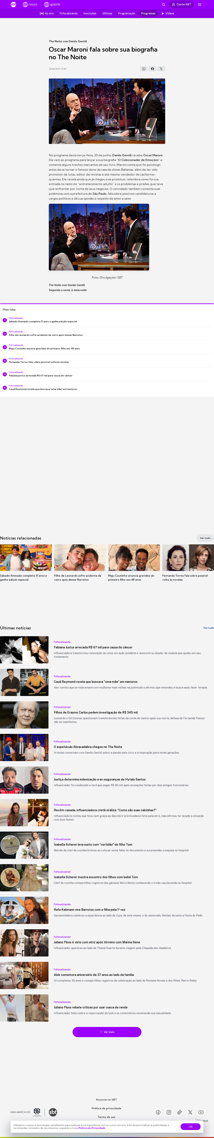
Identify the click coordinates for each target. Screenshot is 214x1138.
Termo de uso (106, 1117)
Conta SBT (184, 4)
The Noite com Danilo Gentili (68, 41)
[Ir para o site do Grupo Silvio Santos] (27, 1112)
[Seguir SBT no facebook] (158, 1112)
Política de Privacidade (92, 1127)
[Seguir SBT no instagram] (169, 1112)
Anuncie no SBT (106, 1099)
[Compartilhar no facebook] (152, 68)
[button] (26, 567)
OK (191, 1126)
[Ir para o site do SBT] (53, 1112)
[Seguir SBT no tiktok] (179, 1112)
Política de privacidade (106, 1108)
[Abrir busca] (163, 4)
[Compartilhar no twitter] (161, 68)
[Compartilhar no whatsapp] (144, 68)
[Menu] (199, 4)
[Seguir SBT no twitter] (190, 1112)
